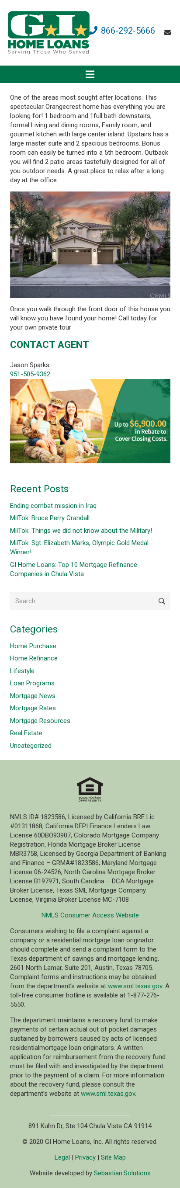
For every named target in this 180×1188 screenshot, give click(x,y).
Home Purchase (33, 646)
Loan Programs (32, 683)
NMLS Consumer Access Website (90, 915)
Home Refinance (34, 658)
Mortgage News (32, 696)
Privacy (85, 1157)
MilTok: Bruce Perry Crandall (50, 518)
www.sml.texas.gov (135, 986)
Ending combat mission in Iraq (53, 506)
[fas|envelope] (168, 33)
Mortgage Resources (40, 721)
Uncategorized (31, 746)
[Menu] (90, 74)
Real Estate (26, 733)
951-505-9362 (30, 374)
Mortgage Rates (33, 708)
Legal (62, 1157)
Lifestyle (22, 671)
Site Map (113, 1157)
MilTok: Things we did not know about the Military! (81, 531)
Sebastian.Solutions (122, 1173)
